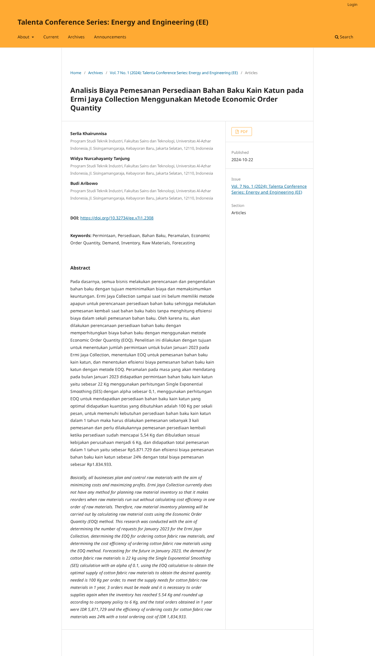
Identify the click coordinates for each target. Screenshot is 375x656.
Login (352, 4)
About (24, 37)
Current (51, 37)
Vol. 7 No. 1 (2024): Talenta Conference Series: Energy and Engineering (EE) (174, 72)
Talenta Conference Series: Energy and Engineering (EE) (113, 22)
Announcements (110, 37)
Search (346, 37)
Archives (76, 37)
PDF (244, 131)
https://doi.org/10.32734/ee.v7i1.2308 (117, 218)
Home (75, 72)
